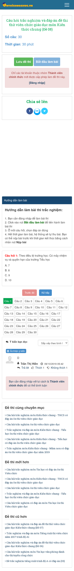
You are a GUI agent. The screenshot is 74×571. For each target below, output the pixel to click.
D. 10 (8, 280)
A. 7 (7, 265)
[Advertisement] (37, 158)
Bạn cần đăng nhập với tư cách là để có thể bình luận (37, 383)
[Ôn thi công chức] (17, 4)
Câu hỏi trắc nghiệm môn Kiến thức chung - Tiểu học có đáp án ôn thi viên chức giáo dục (36, 441)
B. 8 (7, 270)
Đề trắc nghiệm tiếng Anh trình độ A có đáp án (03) (35, 561)
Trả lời (25, 367)
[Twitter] (44, 111)
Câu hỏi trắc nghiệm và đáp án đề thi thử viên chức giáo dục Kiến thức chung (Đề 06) (35, 544)
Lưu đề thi (23, 61)
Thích (38, 367)
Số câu (10, 36)
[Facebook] (29, 111)
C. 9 (7, 275)
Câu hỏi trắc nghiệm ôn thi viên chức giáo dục (33, 424)
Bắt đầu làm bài (47, 61)
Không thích (58, 367)
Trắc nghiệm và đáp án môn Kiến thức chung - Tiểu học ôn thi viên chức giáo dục (35, 431)
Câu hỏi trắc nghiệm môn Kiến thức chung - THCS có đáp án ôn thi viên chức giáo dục (36, 417)
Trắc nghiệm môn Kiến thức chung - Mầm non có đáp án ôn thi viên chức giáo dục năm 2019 (37, 450)
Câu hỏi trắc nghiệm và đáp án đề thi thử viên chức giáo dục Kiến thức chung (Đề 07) (35, 525)
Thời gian (12, 44)
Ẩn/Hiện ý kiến (17, 350)
